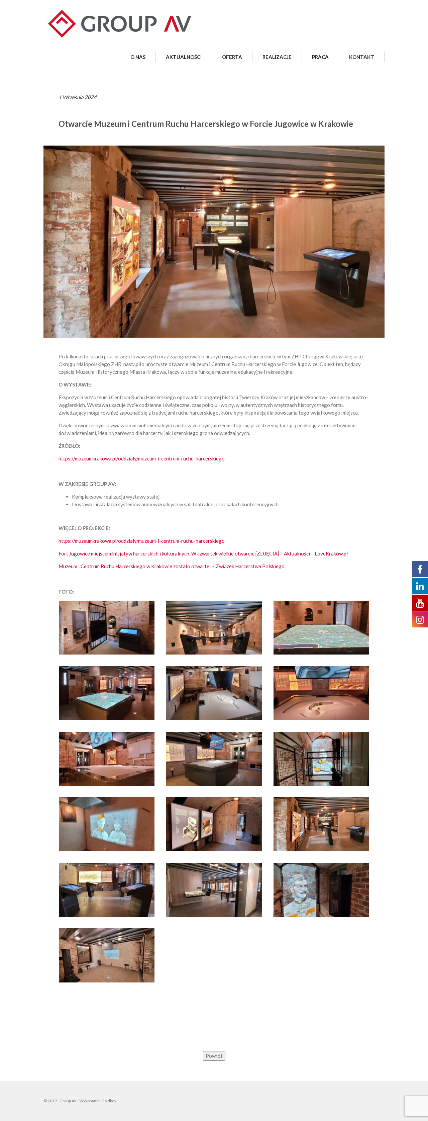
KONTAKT (361, 57)
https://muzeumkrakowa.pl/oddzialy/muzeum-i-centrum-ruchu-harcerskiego (142, 458)
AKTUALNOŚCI (184, 57)
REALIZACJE (277, 57)
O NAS (137, 57)
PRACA (320, 57)
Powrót (214, 1056)
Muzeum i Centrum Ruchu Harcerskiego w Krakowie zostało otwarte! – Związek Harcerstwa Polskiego (172, 566)
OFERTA (232, 57)
